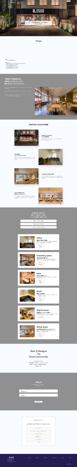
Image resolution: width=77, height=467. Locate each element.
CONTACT (70, 457)
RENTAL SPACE (45, 457)
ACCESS (63, 457)
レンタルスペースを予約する (76, 10)
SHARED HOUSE (54, 457)
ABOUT (29, 457)
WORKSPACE (37, 457)
